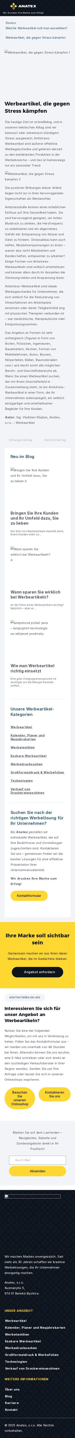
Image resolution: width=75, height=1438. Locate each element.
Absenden (37, 1171)
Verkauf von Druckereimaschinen (27, 791)
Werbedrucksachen (27, 764)
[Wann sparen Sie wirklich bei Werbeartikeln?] (38, 580)
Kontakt (11, 1410)
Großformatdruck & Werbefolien (37, 772)
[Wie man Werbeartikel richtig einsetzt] (38, 655)
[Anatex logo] (23, 6)
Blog (8, 1396)
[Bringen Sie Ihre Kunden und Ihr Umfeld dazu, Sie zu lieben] (38, 503)
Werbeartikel (21, 727)
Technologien (22, 781)
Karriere (12, 1403)
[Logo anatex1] (33, 1222)
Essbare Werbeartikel (29, 756)
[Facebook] (14, 908)
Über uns (12, 1389)
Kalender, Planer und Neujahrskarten (28, 737)
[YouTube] (22, 908)
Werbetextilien (23, 747)
